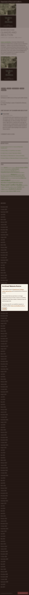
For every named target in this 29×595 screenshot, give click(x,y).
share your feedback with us (18, 306)
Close (4, 308)
